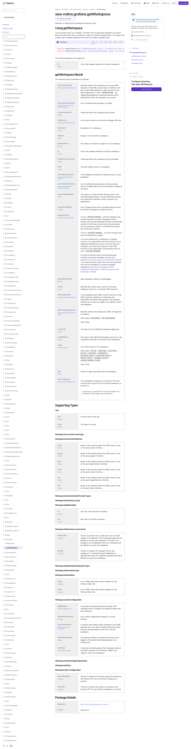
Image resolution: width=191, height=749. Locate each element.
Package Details (137, 63)
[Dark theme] (7, 745)
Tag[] (59, 374)
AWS (148, 21)
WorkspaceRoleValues (64, 650)
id (58, 64)
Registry (125, 3)
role (59, 485)
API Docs (5, 32)
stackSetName (63, 337)
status (60, 345)
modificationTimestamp (66, 159)
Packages (65, 9)
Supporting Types (138, 60)
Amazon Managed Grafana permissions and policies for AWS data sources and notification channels (99, 269)
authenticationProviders (66, 103)
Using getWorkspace (139, 52)
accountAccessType (65, 85)
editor (60, 589)
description (62, 128)
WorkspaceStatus (63, 347)
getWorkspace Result (139, 56)
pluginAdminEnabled (65, 279)
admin (60, 581)
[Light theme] (4, 745)
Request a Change (137, 76)
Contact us (165, 3)
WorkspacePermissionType (66, 217)
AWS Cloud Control (75, 9)
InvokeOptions (110, 48)
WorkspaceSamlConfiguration (67, 297)
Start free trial (146, 89)
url (58, 511)
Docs (116, 3)
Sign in (174, 3)
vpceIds (60, 551)
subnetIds (61, 687)
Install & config (7, 28)
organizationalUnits (65, 207)
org (59, 477)
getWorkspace (101, 9)
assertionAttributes (65, 625)
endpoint (61, 136)
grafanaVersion (63, 143)
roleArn (60, 287)
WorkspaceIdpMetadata (65, 608)
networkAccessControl (66, 174)
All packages (9, 17)
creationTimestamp (64, 112)
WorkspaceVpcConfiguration (66, 381)
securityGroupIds (64, 676)
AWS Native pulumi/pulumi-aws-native (94, 704)
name (59, 167)
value (59, 424)
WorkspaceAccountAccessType (67, 87)
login (59, 461)
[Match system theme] (11, 745)
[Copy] (123, 49)
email (59, 445)
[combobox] (13, 10)
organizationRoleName (66, 194)
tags (59, 371)
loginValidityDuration (65, 637)
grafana (92, 9)
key (59, 416)
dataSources (62, 120)
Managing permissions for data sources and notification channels (101, 258)
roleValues (61, 648)
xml (59, 519)
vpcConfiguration (64, 379)
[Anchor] (112, 14)
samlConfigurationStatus (67, 310)
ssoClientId (62, 329)
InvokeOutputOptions (123, 51)
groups (60, 453)
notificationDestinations (66, 184)
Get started (183, 3)
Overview (5, 25)
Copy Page (135, 73)
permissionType (63, 215)
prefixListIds (62, 535)
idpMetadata (62, 606)
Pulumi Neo (137, 3)
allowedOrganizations (65, 616)
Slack (148, 3)
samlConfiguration (64, 295)
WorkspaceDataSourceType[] (66, 122)
